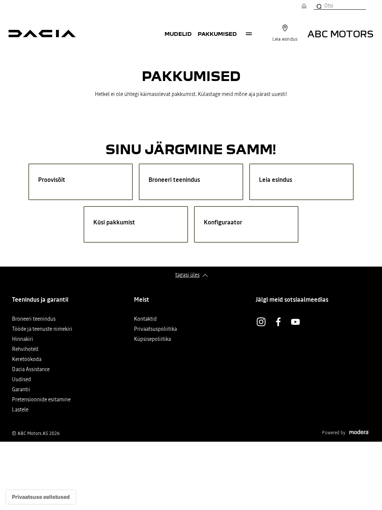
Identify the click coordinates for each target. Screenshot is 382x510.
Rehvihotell (25, 349)
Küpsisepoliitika (152, 339)
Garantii (21, 390)
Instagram (261, 321)
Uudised (21, 380)
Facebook (278, 321)
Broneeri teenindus (34, 319)
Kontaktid (145, 319)
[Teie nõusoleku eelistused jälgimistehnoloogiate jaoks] (41, 497)
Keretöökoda (26, 360)
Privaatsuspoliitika (155, 329)
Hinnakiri (22, 339)
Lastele (20, 410)
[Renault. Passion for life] (42, 33)
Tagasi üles (187, 275)
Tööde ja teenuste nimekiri (42, 329)
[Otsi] (318, 5)
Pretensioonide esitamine (41, 400)
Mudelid (178, 34)
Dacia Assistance (31, 370)
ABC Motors (340, 33)
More (249, 33)
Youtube (295, 321)
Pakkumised (217, 34)
